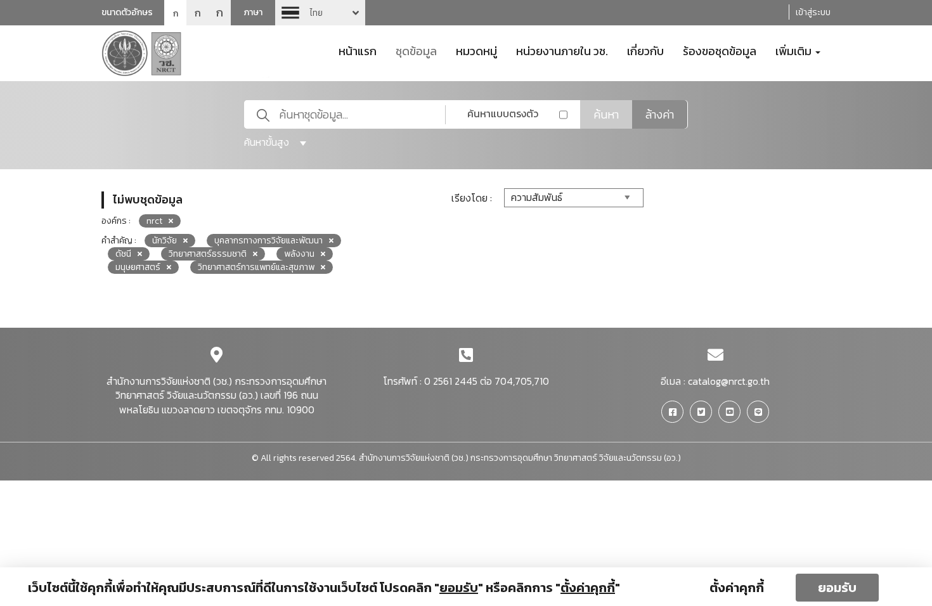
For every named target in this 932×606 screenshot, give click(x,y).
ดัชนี (123, 254)
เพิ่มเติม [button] (794, 50)
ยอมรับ (837, 587)
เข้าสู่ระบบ (813, 12)
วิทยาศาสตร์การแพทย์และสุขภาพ (256, 267)
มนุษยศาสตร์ (137, 267)
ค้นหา (606, 114)
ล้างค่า (659, 114)
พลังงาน (299, 254)
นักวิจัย (164, 240)
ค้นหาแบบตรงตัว (502, 113)
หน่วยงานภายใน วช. (562, 50)
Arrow (320, 12)
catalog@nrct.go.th (729, 381)
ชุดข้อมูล (416, 50)
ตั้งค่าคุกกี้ (736, 587)
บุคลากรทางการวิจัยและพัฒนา (268, 240)
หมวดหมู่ (476, 50)
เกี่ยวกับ (645, 50)
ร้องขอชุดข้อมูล (719, 50)
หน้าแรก (358, 50)
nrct (154, 221)
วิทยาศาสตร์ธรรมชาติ (208, 254)
